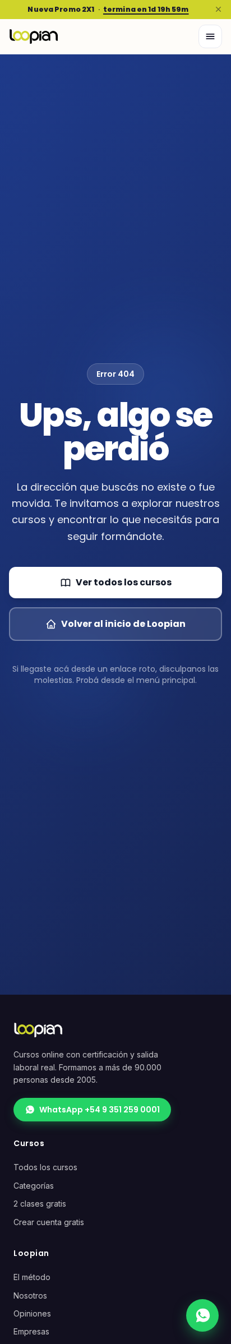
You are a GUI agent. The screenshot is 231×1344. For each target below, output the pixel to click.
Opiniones (32, 1313)
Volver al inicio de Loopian (123, 623)
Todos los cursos (45, 1167)
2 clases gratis (39, 1203)
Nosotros (30, 1295)
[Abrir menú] (210, 36)
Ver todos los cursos (124, 582)
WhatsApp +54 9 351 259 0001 (99, 1109)
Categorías (33, 1185)
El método (31, 1277)
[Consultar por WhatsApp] (202, 1315)
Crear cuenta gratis (48, 1222)
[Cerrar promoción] (218, 9)
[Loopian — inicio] (33, 36)
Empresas (31, 1331)
